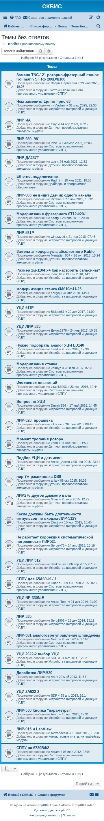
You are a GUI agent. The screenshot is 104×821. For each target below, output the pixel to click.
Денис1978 (59, 330)
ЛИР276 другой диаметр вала (43, 495)
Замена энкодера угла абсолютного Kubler (56, 251)
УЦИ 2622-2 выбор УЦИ (37, 654)
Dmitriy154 (58, 405)
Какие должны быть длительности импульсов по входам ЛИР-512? (48, 516)
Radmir (56, 180)
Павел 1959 (59, 583)
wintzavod (58, 236)
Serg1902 (57, 620)
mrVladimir (58, 105)
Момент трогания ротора (39, 439)
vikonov (56, 424)
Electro (56, 522)
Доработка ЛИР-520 (34, 673)
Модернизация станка (36, 364)
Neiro (54, 639)
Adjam (55, 751)
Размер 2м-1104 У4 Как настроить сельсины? (58, 270)
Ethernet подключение (37, 176)
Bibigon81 (57, 311)
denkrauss (58, 564)
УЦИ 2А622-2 (27, 691)
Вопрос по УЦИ (30, 401)
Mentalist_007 (60, 255)
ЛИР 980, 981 (28, 139)
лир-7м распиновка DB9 (38, 476)
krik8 (54, 443)
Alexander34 (59, 733)
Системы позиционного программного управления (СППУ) (49, 91)
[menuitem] (15, 17)
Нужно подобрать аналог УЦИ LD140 (50, 345)
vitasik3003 (59, 386)
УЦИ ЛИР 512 (28, 560)
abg (53, 161)
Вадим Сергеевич (64, 83)
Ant (53, 676)
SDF (54, 658)
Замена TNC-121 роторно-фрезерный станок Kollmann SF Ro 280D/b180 (57, 77)
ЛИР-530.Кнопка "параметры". (44, 710)
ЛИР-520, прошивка (34, 420)
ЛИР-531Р (25, 233)
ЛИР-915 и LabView (33, 729)
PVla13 (56, 143)
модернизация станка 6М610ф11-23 (48, 289)
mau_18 (56, 274)
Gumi (54, 499)
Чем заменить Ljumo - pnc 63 (43, 101)
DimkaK (56, 199)
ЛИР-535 (23, 616)
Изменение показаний (36, 383)
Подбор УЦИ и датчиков (39, 458)
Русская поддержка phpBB (52, 810)
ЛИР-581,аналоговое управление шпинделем (58, 635)
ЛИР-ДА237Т (27, 158)
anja (54, 480)
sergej (55, 293)
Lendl (54, 349)
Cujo (54, 124)
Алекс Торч (59, 601)
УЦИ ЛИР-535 (28, 326)
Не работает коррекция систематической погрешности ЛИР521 (54, 539)
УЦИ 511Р (25, 308)
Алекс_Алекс (60, 461)
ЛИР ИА (23, 120)
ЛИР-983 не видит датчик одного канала (53, 195)
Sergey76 (57, 545)
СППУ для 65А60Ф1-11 (36, 579)
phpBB (42, 805)
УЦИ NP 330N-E (30, 598)
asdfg (55, 218)
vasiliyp (56, 368)
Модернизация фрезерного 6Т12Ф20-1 (51, 214)
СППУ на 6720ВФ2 (32, 748)
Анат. (54, 714)
